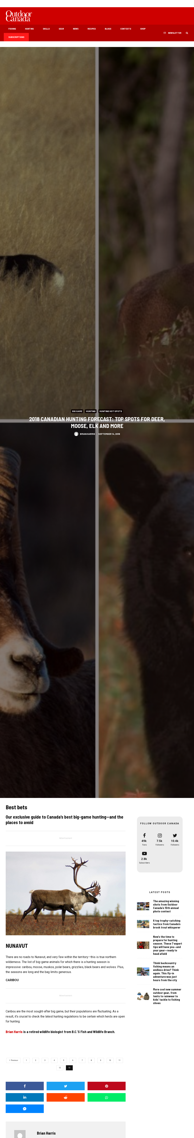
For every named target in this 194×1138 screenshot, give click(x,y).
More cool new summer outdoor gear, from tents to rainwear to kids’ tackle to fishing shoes (167, 996)
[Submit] (66, 1097)
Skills (46, 28)
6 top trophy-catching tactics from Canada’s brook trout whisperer (167, 924)
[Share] (25, 1086)
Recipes (92, 28)
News (75, 28)
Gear (61, 28)
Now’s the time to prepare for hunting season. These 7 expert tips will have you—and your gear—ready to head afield (167, 945)
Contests (125, 28)
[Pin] (107, 1086)
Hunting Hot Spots (110, 411)
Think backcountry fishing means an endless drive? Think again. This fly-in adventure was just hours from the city (166, 971)
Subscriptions (16, 37)
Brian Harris (87, 434)
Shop (143, 28)
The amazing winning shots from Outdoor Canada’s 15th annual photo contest (166, 906)
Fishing (12, 28)
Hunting (29, 28)
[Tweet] (66, 1086)
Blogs (108, 28)
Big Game (77, 411)
